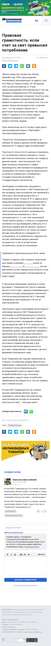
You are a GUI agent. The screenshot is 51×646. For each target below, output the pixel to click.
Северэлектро (14, 425)
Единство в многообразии (25, 480)
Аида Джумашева (10, 61)
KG (36, 20)
